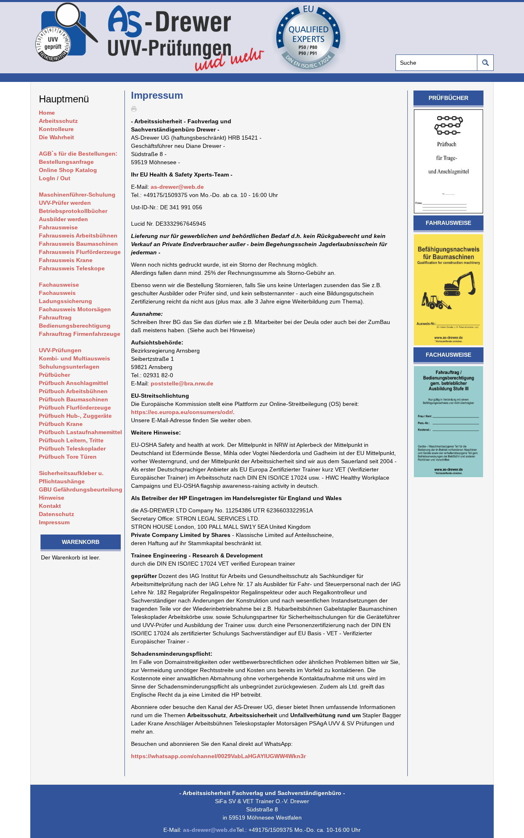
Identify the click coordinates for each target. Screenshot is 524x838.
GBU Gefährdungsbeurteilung (80, 489)
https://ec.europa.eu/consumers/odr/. (183, 412)
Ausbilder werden (63, 219)
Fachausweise (59, 284)
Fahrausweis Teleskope (72, 268)
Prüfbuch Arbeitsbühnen (73, 391)
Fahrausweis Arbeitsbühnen (78, 235)
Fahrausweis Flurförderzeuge (80, 252)
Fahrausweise (58, 227)
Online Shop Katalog (68, 170)
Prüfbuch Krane (61, 424)
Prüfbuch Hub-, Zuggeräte (75, 415)
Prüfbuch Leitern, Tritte (71, 440)
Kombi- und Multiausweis (74, 358)
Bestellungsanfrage (66, 162)
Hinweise (51, 497)
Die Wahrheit (56, 137)
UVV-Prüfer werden (65, 202)
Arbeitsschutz (58, 121)
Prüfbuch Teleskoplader (72, 448)
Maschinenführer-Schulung (77, 194)
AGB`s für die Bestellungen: (78, 153)
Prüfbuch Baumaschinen (73, 399)
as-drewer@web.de (177, 186)
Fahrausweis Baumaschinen (78, 243)
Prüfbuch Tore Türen (68, 456)
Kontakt (50, 506)
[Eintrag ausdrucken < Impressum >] (136, 108)
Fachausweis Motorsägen (75, 309)
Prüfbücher (54, 374)
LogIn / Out (54, 178)
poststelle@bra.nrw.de (182, 383)
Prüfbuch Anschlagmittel (73, 383)
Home (47, 112)
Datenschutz (56, 514)
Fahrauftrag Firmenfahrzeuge (79, 334)
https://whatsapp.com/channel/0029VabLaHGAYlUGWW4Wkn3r (218, 756)
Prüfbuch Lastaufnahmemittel (80, 432)
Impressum (54, 522)
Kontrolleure (56, 129)
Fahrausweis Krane (66, 260)
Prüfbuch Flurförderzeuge (75, 407)
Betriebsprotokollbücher (73, 211)
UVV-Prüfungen (60, 350)
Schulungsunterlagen (69, 366)
